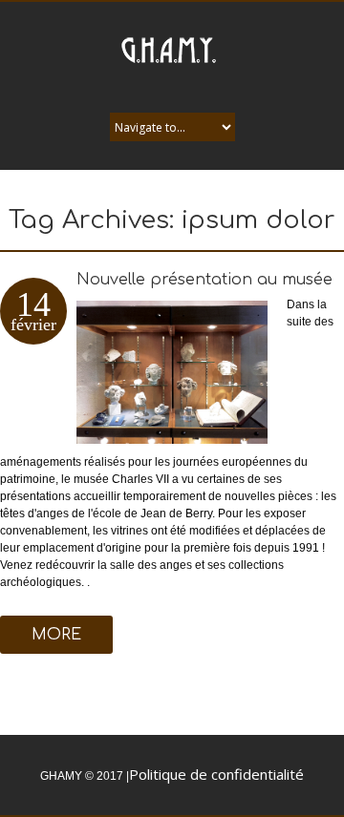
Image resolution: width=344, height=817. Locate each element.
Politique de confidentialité (216, 774)
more (56, 634)
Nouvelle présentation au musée (204, 279)
